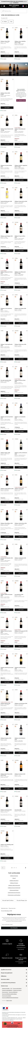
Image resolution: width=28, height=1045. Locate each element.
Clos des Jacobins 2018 (6, 380)
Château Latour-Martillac (19, 44)
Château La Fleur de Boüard (19, 456)
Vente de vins (4, 908)
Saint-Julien (6, 489)
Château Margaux (14, 875)
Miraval (14, 878)
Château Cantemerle (18, 560)
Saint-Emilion (6, 346)
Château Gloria (17, 490)
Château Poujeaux (4, 740)
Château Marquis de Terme (5, 275)
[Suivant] (25, 867)
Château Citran (3, 43)
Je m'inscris (14, 928)
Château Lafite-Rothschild (14, 885)
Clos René (23, 811)
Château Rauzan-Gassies (5, 634)
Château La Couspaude (19, 633)
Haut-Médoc (6, 42)
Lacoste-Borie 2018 (19, 594)
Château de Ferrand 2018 (6, 809)
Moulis (5, 739)
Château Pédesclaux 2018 (20, 344)
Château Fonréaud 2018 (20, 774)
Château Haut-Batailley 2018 (7, 844)
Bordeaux (2, 42)
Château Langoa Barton (5, 490)
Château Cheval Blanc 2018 (7, 523)
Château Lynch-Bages (4, 238)
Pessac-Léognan (21, 43)
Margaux (6, 274)
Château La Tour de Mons (5, 311)
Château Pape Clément (5, 132)
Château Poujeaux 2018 (6, 738)
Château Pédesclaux (18, 346)
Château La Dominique (19, 705)
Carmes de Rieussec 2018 (6, 201)
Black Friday (9, 1000)
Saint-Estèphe (20, 131)
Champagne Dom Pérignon (14, 892)
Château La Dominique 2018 (21, 703)
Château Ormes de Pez (18, 203)
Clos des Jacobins (3, 382)
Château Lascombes (18, 310)
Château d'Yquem (14, 882)
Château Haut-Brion (14, 880)
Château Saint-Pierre (4, 777)
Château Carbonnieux (18, 525)
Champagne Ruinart (14, 890)
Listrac (19, 775)
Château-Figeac (3, 454)
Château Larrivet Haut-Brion (5, 420)
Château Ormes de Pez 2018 (21, 201)
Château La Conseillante (19, 420)
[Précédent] (3, 867)
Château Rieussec (4, 203)
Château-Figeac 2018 (5, 452)
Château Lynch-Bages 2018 (7, 236)
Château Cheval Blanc (4, 525)
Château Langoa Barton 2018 (7, 488)
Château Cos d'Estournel (19, 275)
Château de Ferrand (4, 812)
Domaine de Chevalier (4, 561)
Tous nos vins (12, 908)
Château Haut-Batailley (5, 846)
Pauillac (5, 237)
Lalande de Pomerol (21, 455)
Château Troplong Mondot (5, 347)
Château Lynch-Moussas (19, 670)
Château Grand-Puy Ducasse (5, 670)
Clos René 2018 (18, 809)
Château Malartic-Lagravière (19, 168)
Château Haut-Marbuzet (19, 132)
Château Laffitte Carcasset (5, 597)
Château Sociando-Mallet (5, 168)
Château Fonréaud (18, 776)
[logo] (14, 6)
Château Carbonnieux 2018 (21, 523)
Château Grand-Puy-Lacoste (19, 596)
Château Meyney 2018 (5, 703)
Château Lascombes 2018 (20, 308)
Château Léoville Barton (19, 741)
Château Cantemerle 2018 (20, 558)
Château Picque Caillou (19, 239)
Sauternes (6, 202)
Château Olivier (3, 96)
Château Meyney (3, 705)
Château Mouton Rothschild (14, 887)
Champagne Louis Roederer (14, 895)
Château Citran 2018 (5, 41)
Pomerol (19, 419)
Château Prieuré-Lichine (19, 383)
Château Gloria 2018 (19, 488)
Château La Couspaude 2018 (21, 631)
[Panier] (26, 6)
